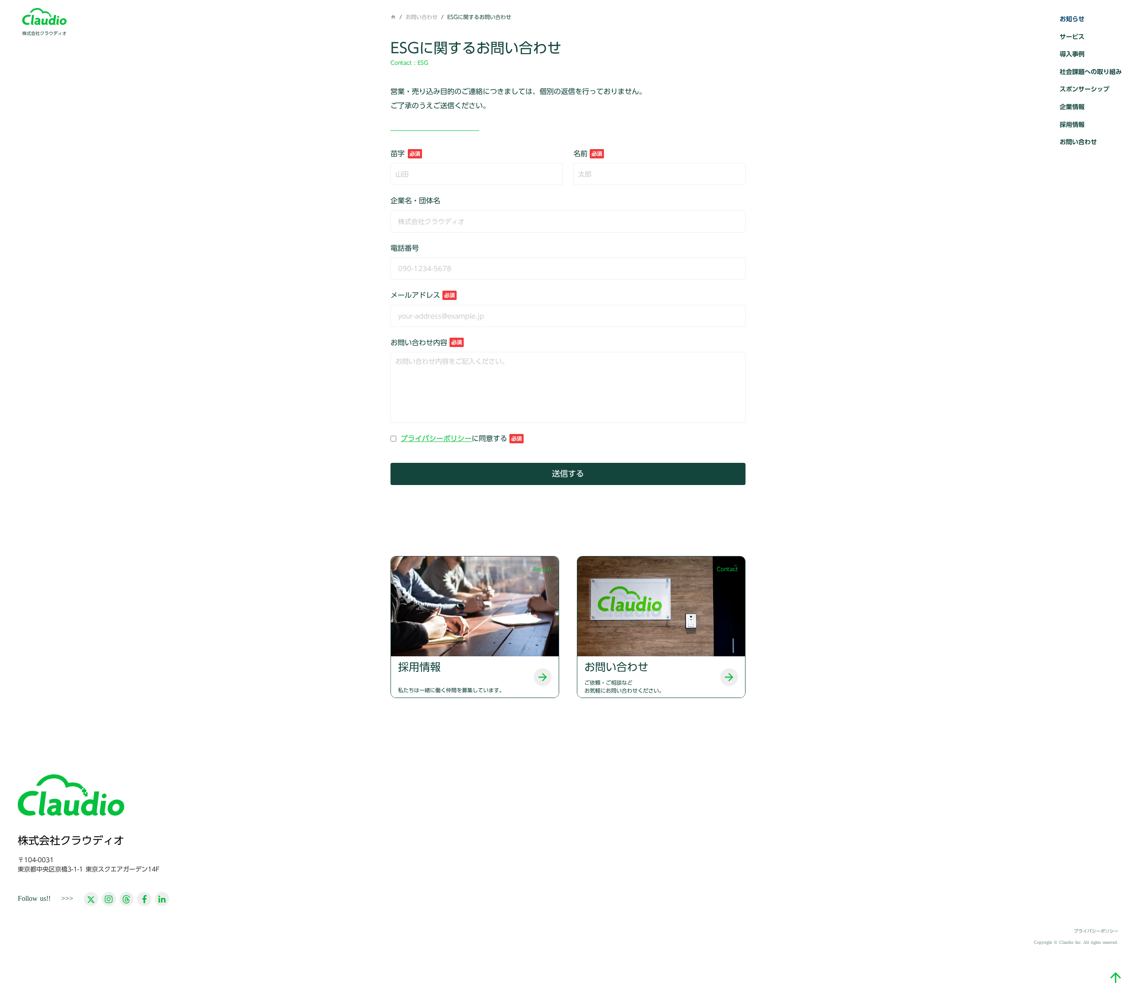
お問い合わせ (422, 17)
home (393, 17)
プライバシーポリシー (436, 438)
